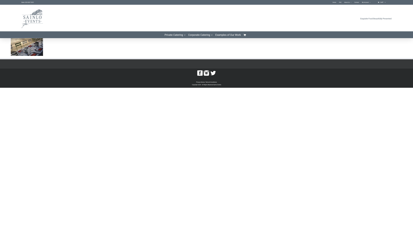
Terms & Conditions (211, 82)
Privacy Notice (200, 82)
